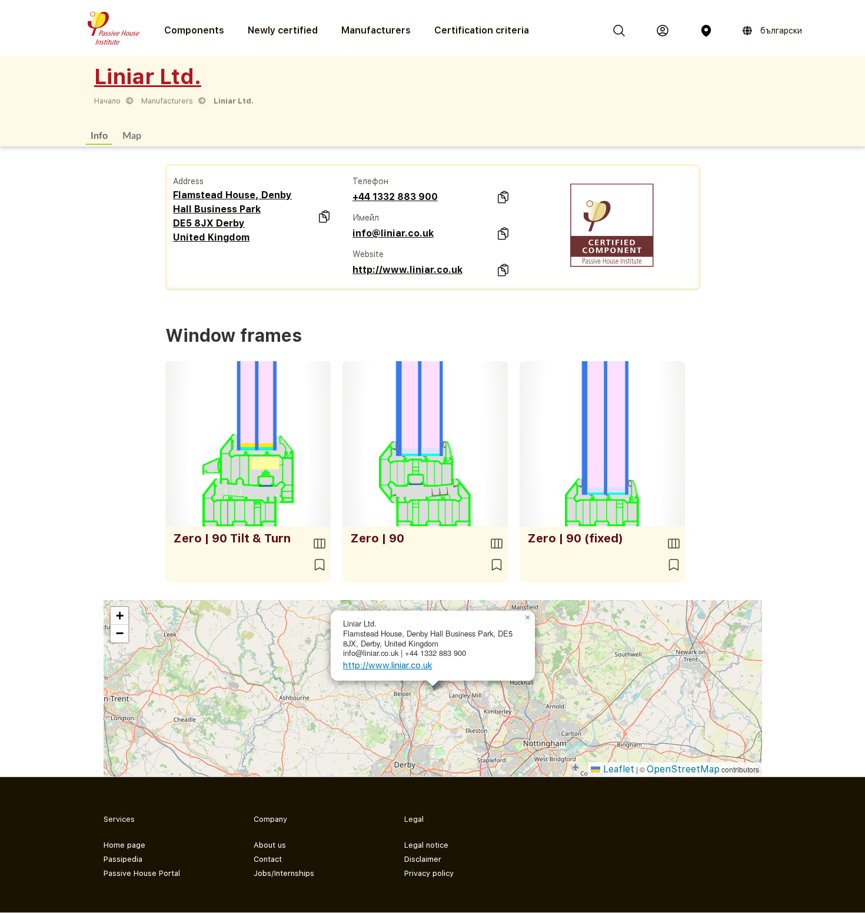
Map (131, 135)
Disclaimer (422, 859)
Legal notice (426, 845)
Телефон (370, 181)
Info (99, 135)
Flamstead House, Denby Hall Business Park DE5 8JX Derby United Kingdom (232, 216)
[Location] (706, 30)
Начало (107, 100)
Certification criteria (481, 30)
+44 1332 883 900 (395, 196)
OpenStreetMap (683, 769)
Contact (268, 859)
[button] (528, 618)
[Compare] (319, 543)
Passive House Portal (142, 873)
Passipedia (123, 859)
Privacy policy (429, 873)
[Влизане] (662, 30)
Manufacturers (376, 30)
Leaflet (617, 769)
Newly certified (283, 30)
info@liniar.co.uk (393, 233)
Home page (124, 845)
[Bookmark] (319, 565)
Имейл (365, 217)
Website (368, 254)
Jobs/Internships (284, 873)
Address (188, 181)
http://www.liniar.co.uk (407, 269)
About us (270, 845)
